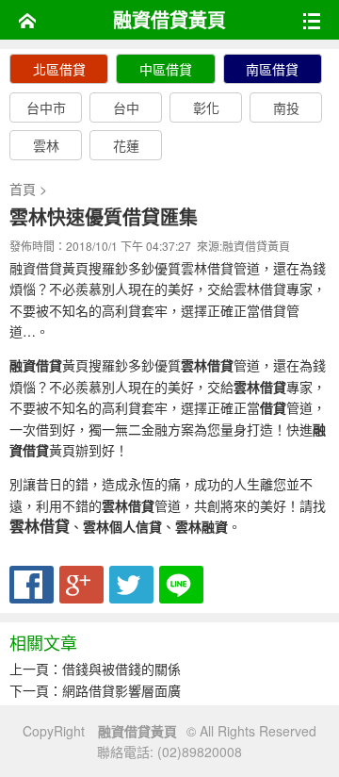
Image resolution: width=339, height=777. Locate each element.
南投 (286, 107)
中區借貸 (165, 68)
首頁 (22, 188)
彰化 (206, 107)
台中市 (46, 107)
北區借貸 (59, 68)
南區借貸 (272, 68)
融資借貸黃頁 (169, 19)
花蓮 (126, 145)
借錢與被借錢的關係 (121, 668)
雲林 (46, 145)
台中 (126, 107)
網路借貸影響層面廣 (121, 690)
